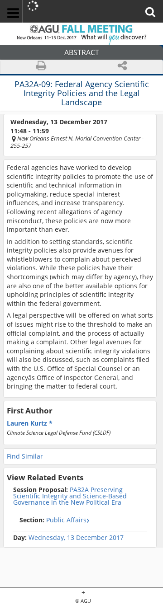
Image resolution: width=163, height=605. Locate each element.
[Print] (41, 67)
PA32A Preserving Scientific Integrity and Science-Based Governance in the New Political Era (70, 496)
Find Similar (25, 456)
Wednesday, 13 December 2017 (76, 538)
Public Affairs (52, 520)
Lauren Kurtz (28, 423)
